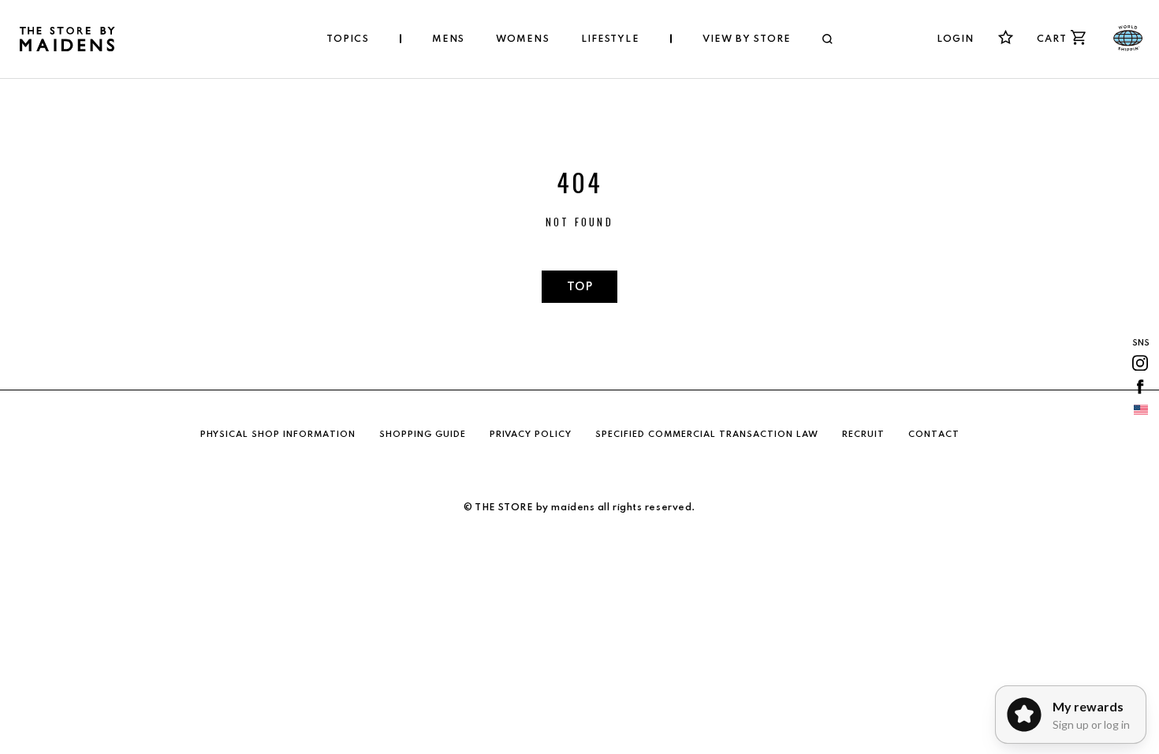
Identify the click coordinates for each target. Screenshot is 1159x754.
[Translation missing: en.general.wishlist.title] (1005, 37)
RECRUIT (863, 434)
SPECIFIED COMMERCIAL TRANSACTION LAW (706, 434)
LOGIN (956, 39)
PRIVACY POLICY (531, 434)
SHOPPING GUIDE (422, 434)
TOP (579, 287)
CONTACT (934, 434)
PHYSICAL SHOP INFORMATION (278, 434)
